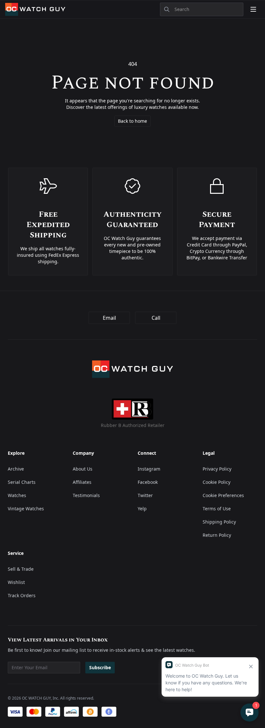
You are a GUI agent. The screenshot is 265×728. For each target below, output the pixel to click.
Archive (16, 469)
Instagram (149, 469)
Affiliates (82, 482)
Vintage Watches (26, 508)
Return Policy (217, 535)
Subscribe (100, 667)
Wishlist (16, 582)
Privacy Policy (217, 469)
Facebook (148, 482)
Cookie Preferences (223, 495)
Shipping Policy (219, 522)
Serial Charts (22, 482)
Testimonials (86, 495)
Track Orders (22, 595)
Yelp (142, 508)
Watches (17, 495)
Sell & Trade (21, 569)
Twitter (145, 495)
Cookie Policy (216, 482)
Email (109, 317)
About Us (82, 469)
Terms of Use (217, 508)
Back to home (132, 121)
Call (156, 317)
